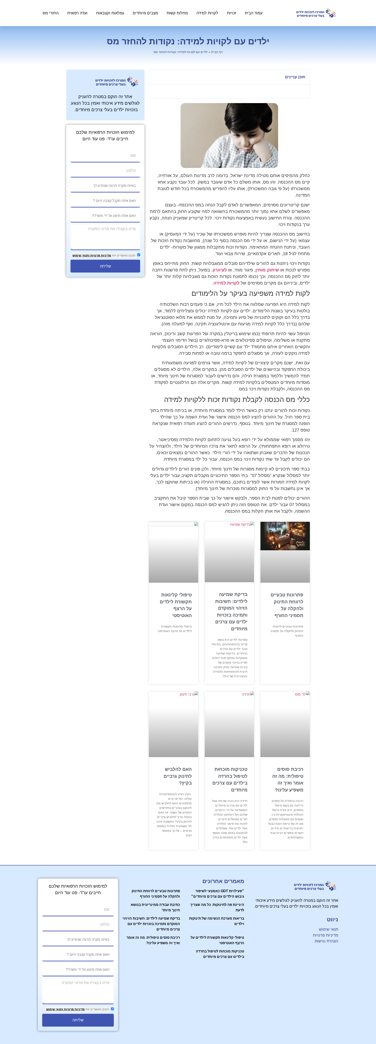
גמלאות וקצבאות (110, 13)
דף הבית (217, 52)
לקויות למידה (207, 13)
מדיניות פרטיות (100, 255)
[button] (154, 77)
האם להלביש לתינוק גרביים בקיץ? (178, 776)
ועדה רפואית (77, 13)
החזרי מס (51, 13)
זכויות (231, 13)
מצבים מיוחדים (145, 13)
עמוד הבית (253, 13)
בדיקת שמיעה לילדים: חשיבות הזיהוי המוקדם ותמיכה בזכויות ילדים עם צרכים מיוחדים (151, 924)
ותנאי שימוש (80, 255)
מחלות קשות (177, 13)
